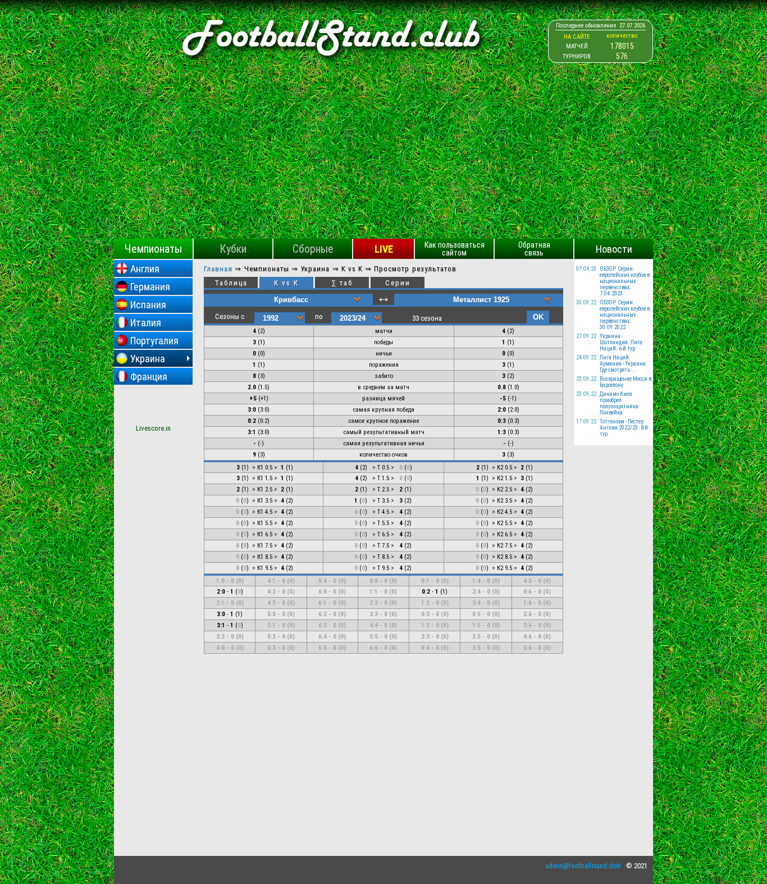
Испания (148, 305)
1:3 (501, 432)
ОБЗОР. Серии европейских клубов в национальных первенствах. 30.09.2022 (625, 314)
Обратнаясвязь (534, 249)
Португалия (154, 341)
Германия (150, 287)
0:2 (252, 421)
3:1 (252, 432)
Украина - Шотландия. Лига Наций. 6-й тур (621, 342)
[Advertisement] (383, 154)
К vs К (286, 283)
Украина (147, 358)
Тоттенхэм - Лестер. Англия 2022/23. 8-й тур (624, 427)
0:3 (501, 421)
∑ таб (342, 283)
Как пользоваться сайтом (454, 249)
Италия (145, 323)
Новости (614, 249)
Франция (148, 376)
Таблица (231, 283)
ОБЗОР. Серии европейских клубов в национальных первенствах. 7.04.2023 (625, 281)
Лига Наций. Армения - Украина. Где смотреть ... (623, 363)
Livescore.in (153, 428)
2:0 (501, 409)
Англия (144, 269)
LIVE (384, 249)
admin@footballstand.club (583, 866)
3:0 (252, 409)
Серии (397, 283)
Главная (218, 269)
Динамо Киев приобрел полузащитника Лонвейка (619, 403)
